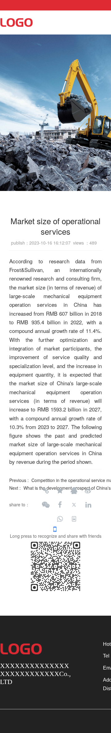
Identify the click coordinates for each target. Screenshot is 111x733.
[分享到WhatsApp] (59, 518)
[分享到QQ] (74, 490)
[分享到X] (74, 504)
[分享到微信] (45, 504)
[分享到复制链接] (45, 490)
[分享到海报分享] (74, 518)
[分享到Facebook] (59, 504)
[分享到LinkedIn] (88, 504)
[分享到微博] (88, 490)
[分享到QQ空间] (59, 490)
